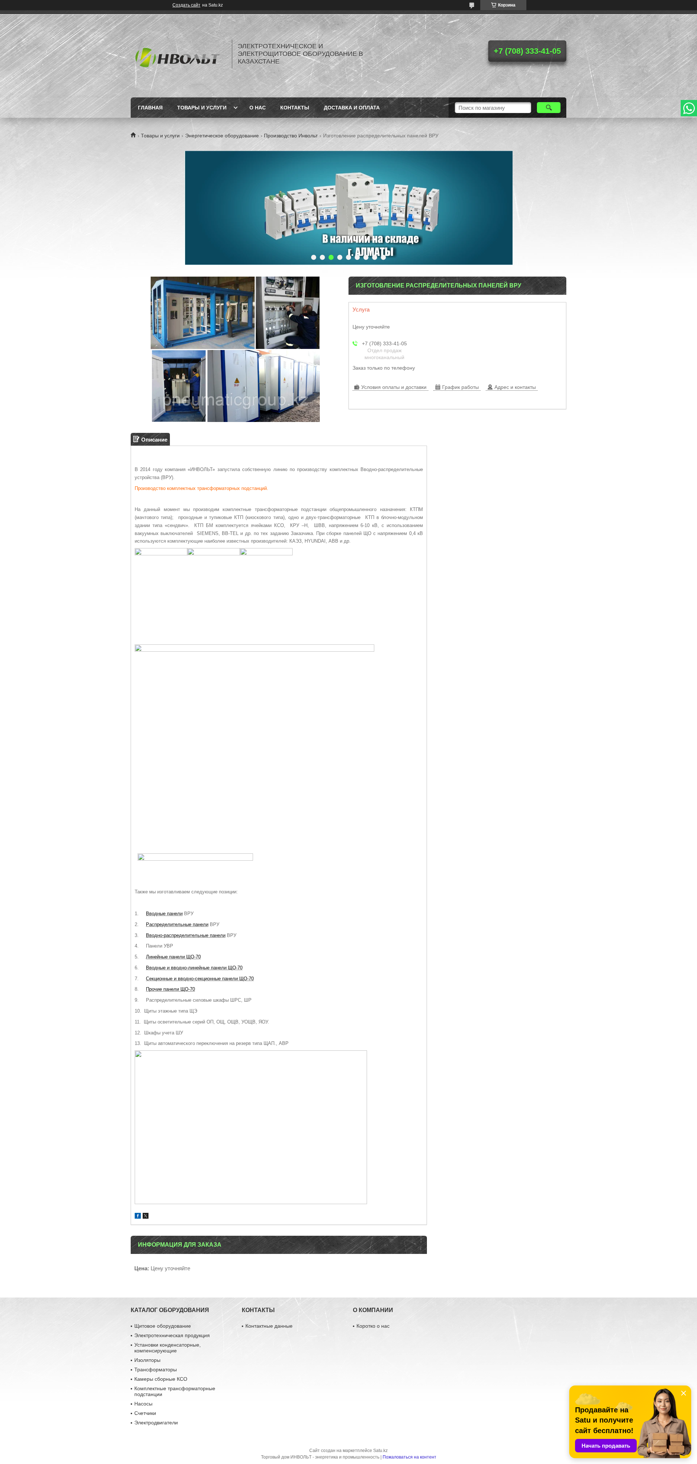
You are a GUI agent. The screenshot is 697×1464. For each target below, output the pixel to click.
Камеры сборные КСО (160, 1379)
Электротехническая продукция (172, 1335)
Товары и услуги (202, 107)
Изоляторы (147, 1360)
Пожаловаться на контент (409, 1457)
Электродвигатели (156, 1422)
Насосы (143, 1404)
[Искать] (549, 107)
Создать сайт (186, 5)
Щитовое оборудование (162, 1326)
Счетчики (145, 1413)
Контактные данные (269, 1326)
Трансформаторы (155, 1369)
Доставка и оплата (352, 107)
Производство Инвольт (291, 135)
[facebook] (138, 1217)
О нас (257, 107)
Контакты (294, 107)
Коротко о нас (373, 1326)
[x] (145, 1217)
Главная (150, 107)
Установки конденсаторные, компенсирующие (167, 1348)
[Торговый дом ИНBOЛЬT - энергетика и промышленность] (178, 54)
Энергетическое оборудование (222, 135)
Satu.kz (380, 1450)
